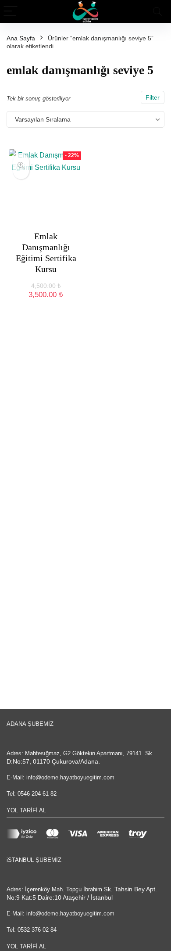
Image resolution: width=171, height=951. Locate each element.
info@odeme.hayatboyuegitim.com (70, 777)
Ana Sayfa (21, 38)
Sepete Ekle (45, 303)
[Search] (157, 11)
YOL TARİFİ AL (26, 810)
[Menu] (10, 11)
